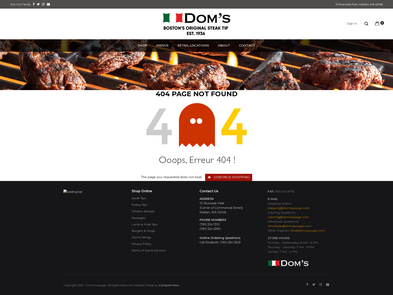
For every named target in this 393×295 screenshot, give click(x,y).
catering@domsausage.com (288, 217)
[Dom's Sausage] (288, 261)
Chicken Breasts (143, 211)
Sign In (352, 23)
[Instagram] (320, 284)
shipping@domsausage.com (288, 208)
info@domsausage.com (307, 230)
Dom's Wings (141, 237)
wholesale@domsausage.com (289, 226)
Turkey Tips (139, 205)
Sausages (138, 218)
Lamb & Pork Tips (144, 224)
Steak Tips (139, 198)
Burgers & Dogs (143, 231)
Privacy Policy (141, 244)
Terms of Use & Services (149, 250)
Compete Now (169, 285)
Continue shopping (232, 177)
